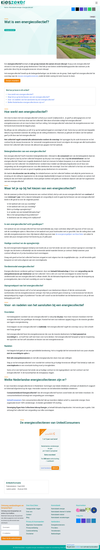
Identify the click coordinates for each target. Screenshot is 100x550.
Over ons (29, 512)
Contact (28, 514)
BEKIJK (55, 468)
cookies (77, 547)
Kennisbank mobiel (57, 514)
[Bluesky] (78, 521)
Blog (27, 517)
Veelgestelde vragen (33, 509)
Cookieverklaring (32, 531)
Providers (54, 528)
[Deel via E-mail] (93, 9)
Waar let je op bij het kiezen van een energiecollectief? (29, 97)
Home (6, 7)
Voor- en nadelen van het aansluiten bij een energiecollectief (31, 100)
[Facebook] (88, 521)
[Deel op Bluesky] (73, 9)
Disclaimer (29, 534)
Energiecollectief (28, 7)
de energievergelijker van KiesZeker (69, 234)
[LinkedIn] (93, 521)
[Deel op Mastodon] (81, 9)
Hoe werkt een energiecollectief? (20, 94)
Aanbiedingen (55, 534)
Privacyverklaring (32, 528)
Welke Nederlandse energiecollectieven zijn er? (26, 102)
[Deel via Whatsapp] (89, 9)
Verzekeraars (55, 531)
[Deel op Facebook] (85, 9)
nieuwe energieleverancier (28, 76)
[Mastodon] (83, 521)
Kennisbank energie (15, 7)
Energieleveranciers (58, 525)
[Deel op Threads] (77, 9)
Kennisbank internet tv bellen (61, 512)
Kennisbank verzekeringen (60, 517)
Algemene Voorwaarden (34, 525)
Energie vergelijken (12, 81)
